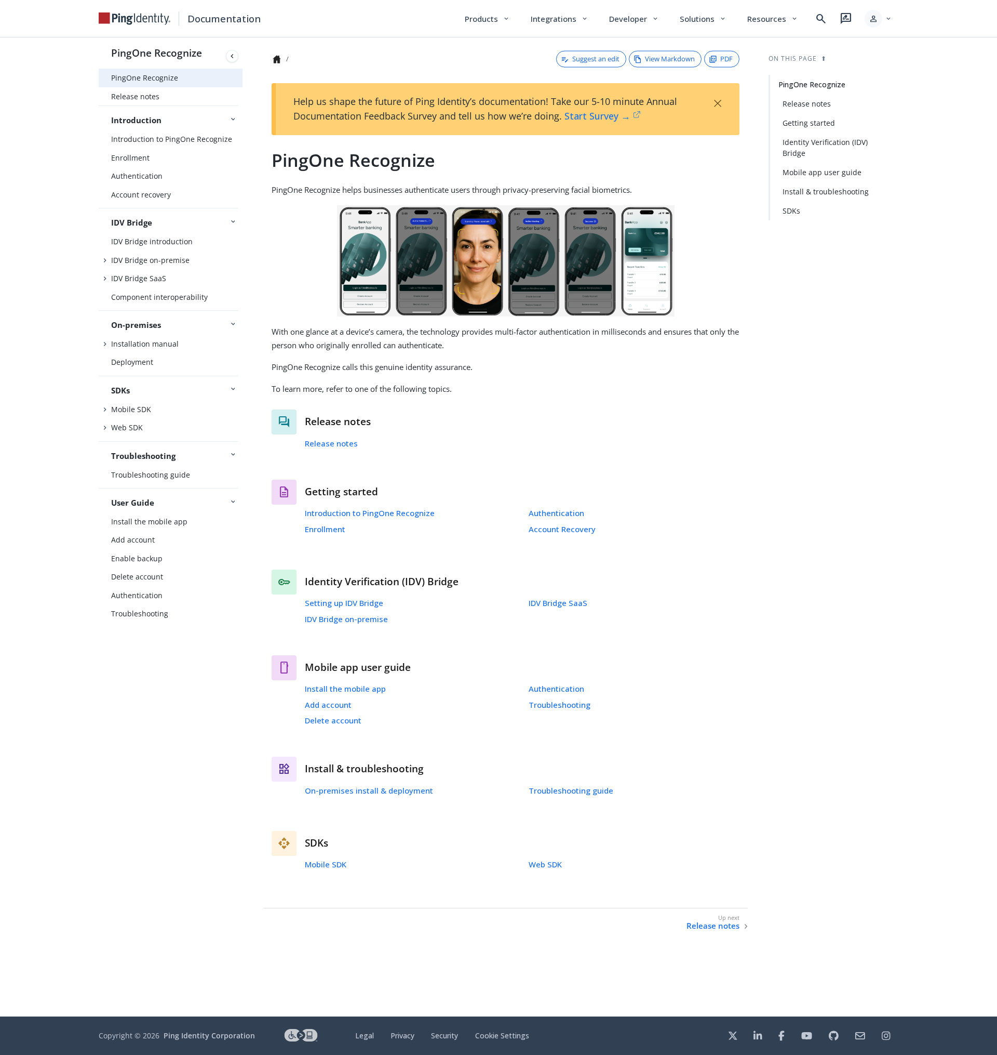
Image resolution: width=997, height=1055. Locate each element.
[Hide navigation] (232, 56)
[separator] (242, 527)
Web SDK (127, 427)
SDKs (791, 211)
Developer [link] (634, 19)
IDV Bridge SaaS (138, 278)
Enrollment (130, 158)
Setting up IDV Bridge (344, 603)
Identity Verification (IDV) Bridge (825, 147)
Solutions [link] (703, 19)
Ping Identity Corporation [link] (209, 1035)
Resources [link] (772, 19)
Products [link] (487, 19)
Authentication (137, 176)
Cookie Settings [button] (502, 1035)
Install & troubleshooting (826, 191)
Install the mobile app (149, 521)
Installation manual (145, 344)
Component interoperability (159, 297)
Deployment (132, 362)
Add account (133, 540)
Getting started (809, 123)
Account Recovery (562, 529)
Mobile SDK (131, 409)
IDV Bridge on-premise (150, 260)
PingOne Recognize (156, 52)
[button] (878, 19)
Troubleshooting (139, 613)
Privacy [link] (402, 1035)
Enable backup (137, 558)
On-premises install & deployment (369, 790)
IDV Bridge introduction (152, 241)
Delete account (137, 577)
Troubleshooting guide (150, 475)
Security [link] (444, 1035)
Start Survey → (597, 116)
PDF (726, 58)
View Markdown (670, 58)
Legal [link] (364, 1035)
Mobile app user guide (822, 172)
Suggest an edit (595, 58)
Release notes (135, 96)
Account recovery (141, 195)
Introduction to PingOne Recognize (171, 139)
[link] (134, 18)
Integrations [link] (559, 19)
